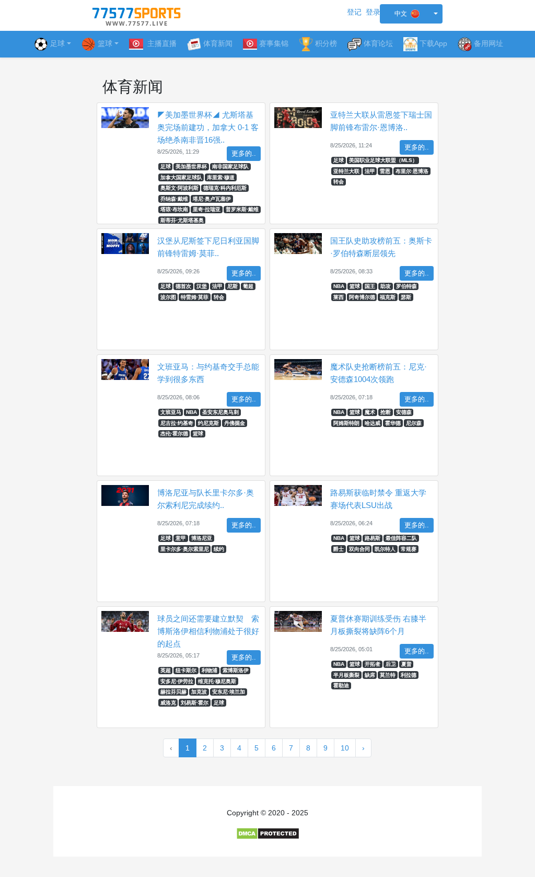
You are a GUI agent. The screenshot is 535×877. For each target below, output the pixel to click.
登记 (354, 12)
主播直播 (161, 43)
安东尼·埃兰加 (228, 692)
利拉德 (408, 675)
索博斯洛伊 (236, 670)
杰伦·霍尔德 (174, 433)
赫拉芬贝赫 (173, 692)
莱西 (338, 297)
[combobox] (411, 14)
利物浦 (209, 670)
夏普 (406, 664)
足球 (57, 43)
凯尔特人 (385, 549)
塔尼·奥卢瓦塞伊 (212, 199)
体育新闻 (217, 43)
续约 (219, 549)
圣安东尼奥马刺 (220, 412)
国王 (370, 286)
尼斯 (232, 286)
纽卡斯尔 (186, 670)
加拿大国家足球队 (181, 177)
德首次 (183, 286)
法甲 (370, 171)
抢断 (385, 412)
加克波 (199, 692)
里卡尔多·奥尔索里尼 (184, 549)
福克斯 (388, 297)
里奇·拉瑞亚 (206, 209)
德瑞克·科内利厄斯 (225, 188)
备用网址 (488, 43)
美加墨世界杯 (191, 166)
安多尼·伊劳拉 (176, 681)
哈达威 (372, 423)
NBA (338, 286)
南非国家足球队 (230, 166)
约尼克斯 (208, 423)
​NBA (338, 664)
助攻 (385, 286)
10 (345, 748)
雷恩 (385, 171)
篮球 (355, 286)
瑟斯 (406, 297)
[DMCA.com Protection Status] (267, 833)
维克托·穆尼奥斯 (217, 681)
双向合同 (359, 549)
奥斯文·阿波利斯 (179, 188)
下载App (433, 43)
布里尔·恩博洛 (412, 171)
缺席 (370, 675)
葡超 (248, 286)
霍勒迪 (341, 685)
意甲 (181, 538)
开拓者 (372, 664)
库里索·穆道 (221, 177)
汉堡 (201, 286)
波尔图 (168, 297)
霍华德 (393, 423)
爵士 (338, 549)
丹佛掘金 (234, 423)
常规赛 (408, 549)
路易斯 (372, 538)
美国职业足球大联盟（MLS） (383, 160)
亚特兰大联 (346, 171)
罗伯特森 (406, 286)
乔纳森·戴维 (174, 199)
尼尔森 (414, 423)
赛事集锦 (273, 43)
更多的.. (243, 153)
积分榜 (326, 43)
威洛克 (168, 703)
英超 (165, 670)
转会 (338, 181)
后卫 (391, 664)
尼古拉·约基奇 (176, 423)
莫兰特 (388, 675)
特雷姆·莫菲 (194, 297)
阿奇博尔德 (362, 297)
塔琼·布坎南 (174, 209)
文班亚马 (170, 412)
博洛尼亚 (201, 538)
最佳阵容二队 (401, 538)
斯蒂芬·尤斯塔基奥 (182, 220)
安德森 (404, 412)
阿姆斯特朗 (346, 423)
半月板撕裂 (346, 675)
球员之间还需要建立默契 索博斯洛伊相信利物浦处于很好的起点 (208, 631)
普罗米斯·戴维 (242, 209)
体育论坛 (378, 43)
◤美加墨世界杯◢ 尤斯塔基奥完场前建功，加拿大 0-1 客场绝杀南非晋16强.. (208, 127)
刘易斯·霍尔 (194, 703)
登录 (373, 12)
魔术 (370, 412)
